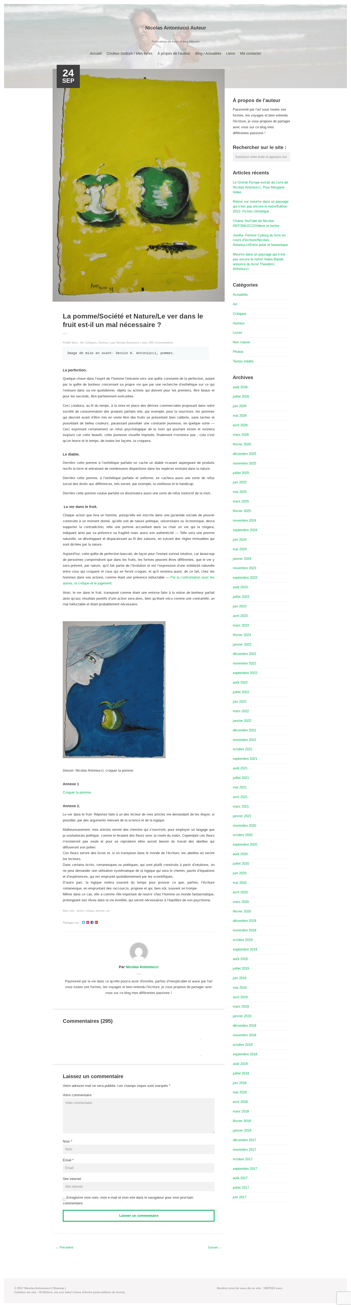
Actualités (240, 295)
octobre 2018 (242, 1045)
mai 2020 (240, 883)
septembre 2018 (245, 1054)
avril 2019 (240, 997)
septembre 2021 (245, 759)
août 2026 (240, 387)
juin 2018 (239, 1083)
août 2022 (240, 682)
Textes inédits (243, 361)
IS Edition (45, 1292)
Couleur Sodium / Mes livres (129, 53)
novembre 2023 (244, 568)
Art (82, 342)
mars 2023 (241, 625)
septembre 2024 (245, 530)
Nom (66, 1141)
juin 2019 (239, 978)
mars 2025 (241, 501)
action (80, 910)
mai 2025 (240, 492)
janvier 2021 (242, 816)
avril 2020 (240, 892)
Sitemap (58, 1288)
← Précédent (64, 1247)
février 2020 (242, 911)
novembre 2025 (244, 463)
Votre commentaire (77, 1095)
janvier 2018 (242, 1130)
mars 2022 (241, 711)
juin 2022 (239, 702)
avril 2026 (240, 425)
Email (67, 1160)
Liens (230, 53)
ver (108, 910)
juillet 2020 (241, 864)
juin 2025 (239, 482)
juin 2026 (239, 406)
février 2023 (242, 635)
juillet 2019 (241, 968)
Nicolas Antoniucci (127, 342)
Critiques (91, 342)
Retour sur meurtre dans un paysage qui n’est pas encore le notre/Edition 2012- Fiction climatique (260, 206)
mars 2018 (241, 1111)
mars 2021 (241, 806)
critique (90, 910)
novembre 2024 (244, 520)
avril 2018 (240, 1102)
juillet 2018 (241, 1073)
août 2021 (240, 768)
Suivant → (215, 1247)
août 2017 (240, 1178)
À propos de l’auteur (173, 53)
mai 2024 (240, 549)
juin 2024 (239, 540)
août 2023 (240, 587)
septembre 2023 (245, 578)
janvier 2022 (242, 721)
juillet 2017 (241, 1188)
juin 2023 (239, 606)
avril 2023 (240, 616)
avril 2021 (240, 797)
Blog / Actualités (208, 53)
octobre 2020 (242, 835)
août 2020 (240, 854)
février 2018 (242, 1121)
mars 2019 (241, 1006)
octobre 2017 (242, 1159)
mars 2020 (241, 902)
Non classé (241, 342)
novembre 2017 (244, 1150)
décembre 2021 (244, 730)
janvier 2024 (242, 559)
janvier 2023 (242, 644)
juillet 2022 (241, 692)
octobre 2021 (242, 749)
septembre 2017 (245, 1169)
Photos (238, 352)
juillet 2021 (241, 778)
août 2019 (240, 959)
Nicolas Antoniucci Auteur (175, 27)
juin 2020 (239, 873)
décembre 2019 (244, 921)
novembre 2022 (244, 663)
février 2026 (242, 444)
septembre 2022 (245, 673)
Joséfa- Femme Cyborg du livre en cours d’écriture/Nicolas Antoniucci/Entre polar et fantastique (260, 240)
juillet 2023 (241, 597)
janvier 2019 (242, 1016)
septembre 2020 (245, 844)
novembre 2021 (244, 740)
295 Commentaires (161, 342)
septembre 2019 (245, 949)
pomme (100, 910)
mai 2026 (240, 416)
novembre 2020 (244, 825)
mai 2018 (240, 1092)
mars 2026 (241, 435)
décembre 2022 (244, 654)
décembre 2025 (244, 454)
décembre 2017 (244, 1140)
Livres (237, 333)
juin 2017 (239, 1197)
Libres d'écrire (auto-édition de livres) (99, 1292)
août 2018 (240, 1064)
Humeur (103, 342)
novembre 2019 (244, 930)
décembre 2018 (244, 1026)
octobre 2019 (242, 940)
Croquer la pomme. (77, 792)
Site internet (72, 1179)
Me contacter (250, 53)
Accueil (96, 53)
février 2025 (242, 511)
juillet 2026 (241, 396)
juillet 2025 (241, 473)
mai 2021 (240, 787)
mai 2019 (240, 987)
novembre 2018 (244, 1035)
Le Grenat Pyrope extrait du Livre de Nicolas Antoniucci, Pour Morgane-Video (260, 187)
